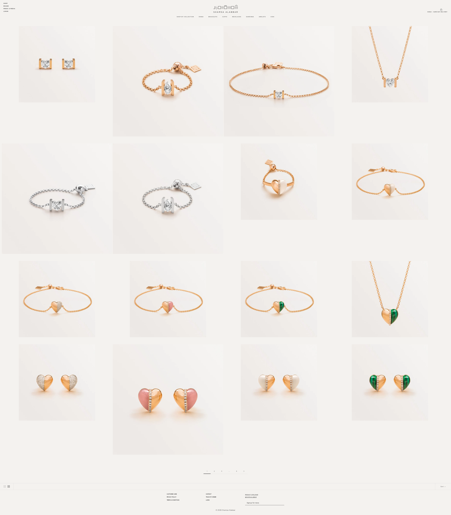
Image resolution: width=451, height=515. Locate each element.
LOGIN (6, 11)
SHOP (6, 3)
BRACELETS (212, 16)
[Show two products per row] (5, 486)
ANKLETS (262, 16)
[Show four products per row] (9, 486)
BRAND (6, 6)
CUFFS (224, 16)
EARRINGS (250, 16)
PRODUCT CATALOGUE (251, 494)
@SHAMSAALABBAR (251, 497)
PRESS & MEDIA (9, 8)
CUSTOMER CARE (172, 494)
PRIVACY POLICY (171, 497)
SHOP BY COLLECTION (185, 16)
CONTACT (208, 494)
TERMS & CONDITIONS (173, 500)
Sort (442, 486)
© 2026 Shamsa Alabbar (225, 510)
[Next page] (244, 471)
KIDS (272, 16)
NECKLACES (236, 16)
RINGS (201, 16)
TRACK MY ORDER (211, 497)
